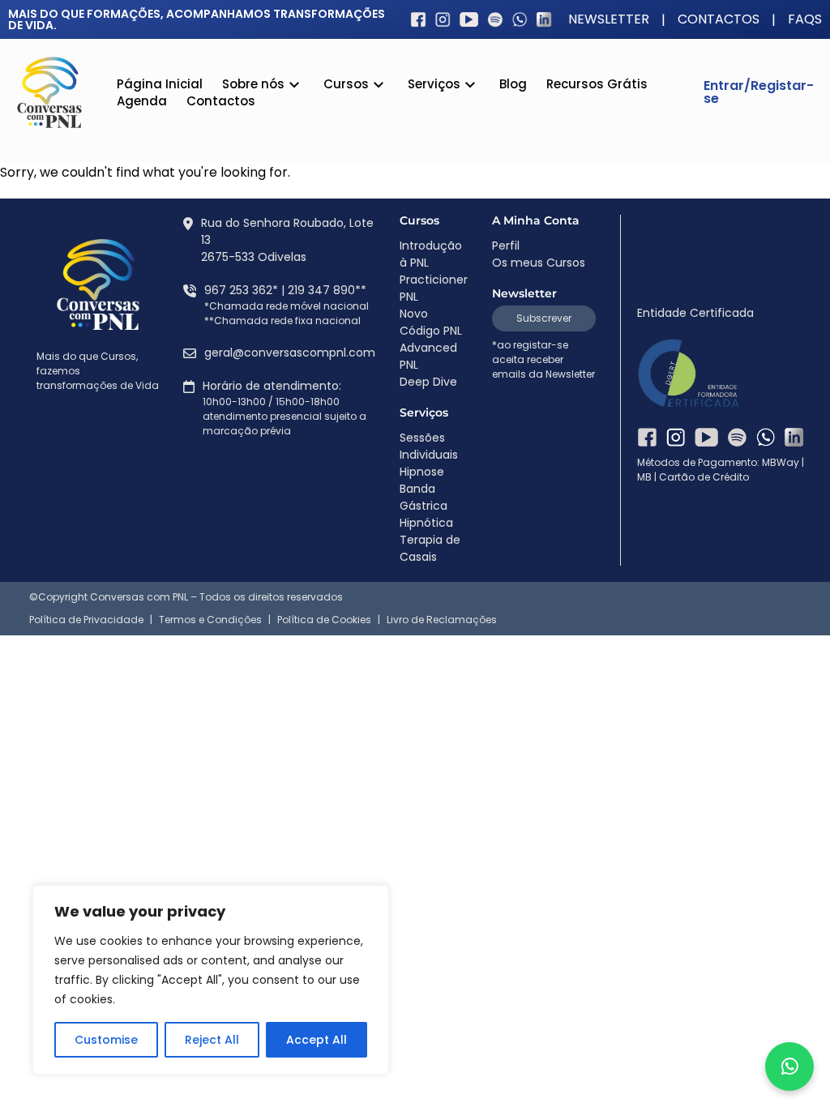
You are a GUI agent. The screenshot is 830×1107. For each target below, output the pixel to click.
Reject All (212, 1040)
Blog (513, 84)
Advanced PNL (428, 356)
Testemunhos (273, 109)
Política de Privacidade (86, 620)
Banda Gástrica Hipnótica (466, 115)
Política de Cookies (324, 620)
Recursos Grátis (597, 84)
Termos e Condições (210, 620)
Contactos (718, 19)
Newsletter (608, 19)
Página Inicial (160, 84)
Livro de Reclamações (442, 620)
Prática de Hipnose (475, 156)
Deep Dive (428, 382)
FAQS (805, 19)
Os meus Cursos (538, 262)
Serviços (434, 85)
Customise (106, 1040)
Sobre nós (253, 85)
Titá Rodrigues (276, 145)
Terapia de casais (472, 227)
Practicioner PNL (434, 288)
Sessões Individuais (476, 192)
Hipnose (422, 472)
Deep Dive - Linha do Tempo (395, 257)
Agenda (142, 101)
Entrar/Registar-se (759, 92)
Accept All (316, 1040)
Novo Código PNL (431, 322)
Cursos (346, 85)
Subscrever (543, 318)
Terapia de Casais (430, 548)
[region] (210, 980)
